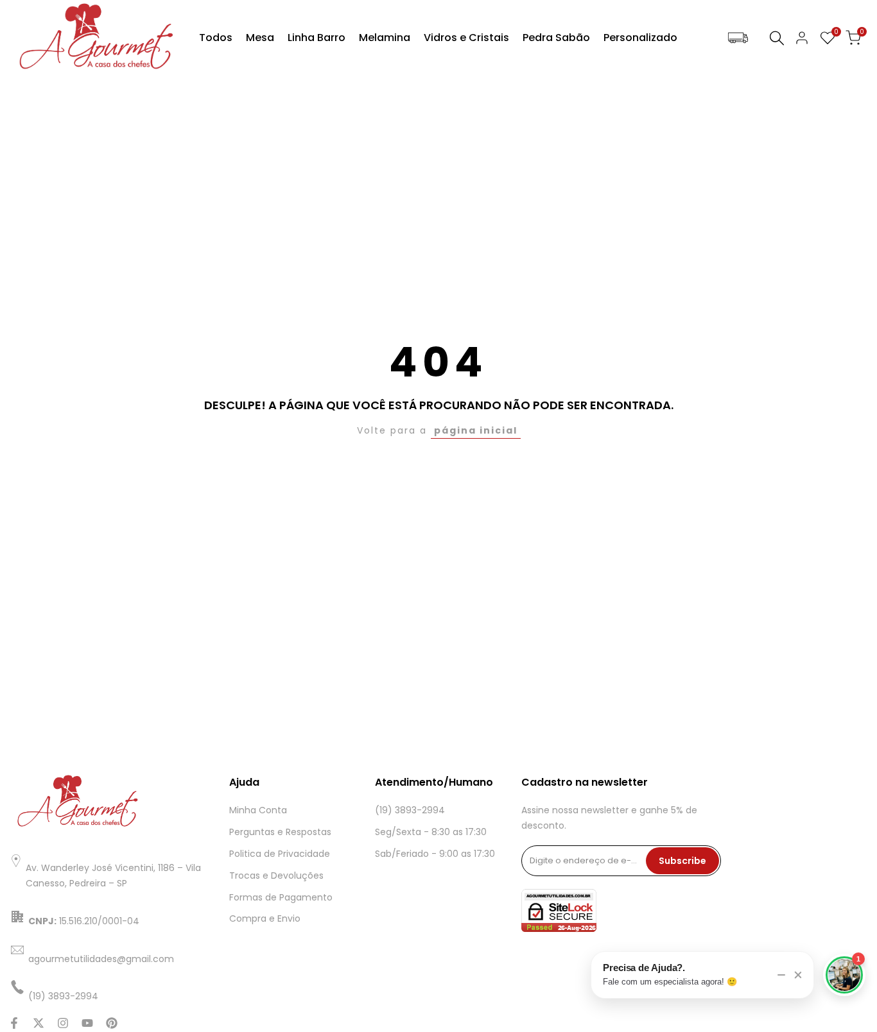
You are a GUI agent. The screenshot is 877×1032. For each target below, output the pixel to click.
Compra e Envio (264, 918)
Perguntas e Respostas (280, 831)
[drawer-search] (777, 38)
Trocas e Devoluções (276, 875)
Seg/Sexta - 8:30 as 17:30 (431, 831)
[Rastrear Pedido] (738, 38)
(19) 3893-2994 (410, 810)
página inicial (475, 430)
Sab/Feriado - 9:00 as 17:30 (435, 853)
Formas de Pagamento (281, 897)
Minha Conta (258, 810)
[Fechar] (798, 975)
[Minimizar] (781, 975)
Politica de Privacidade (279, 853)
